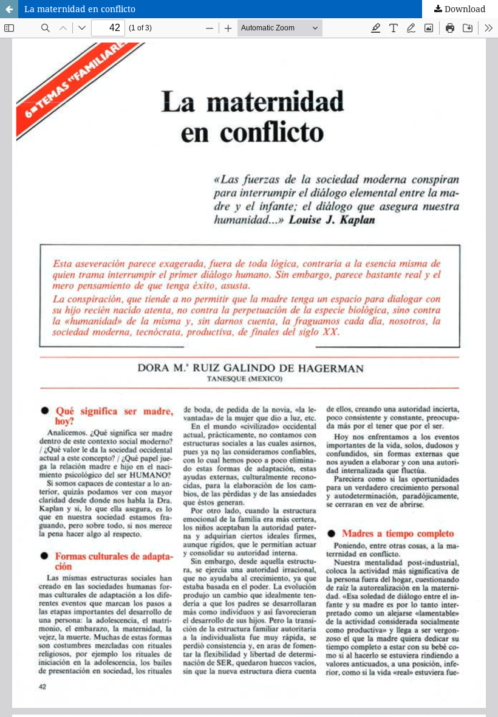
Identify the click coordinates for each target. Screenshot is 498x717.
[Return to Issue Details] (9, 9)
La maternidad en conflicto (79, 9)
